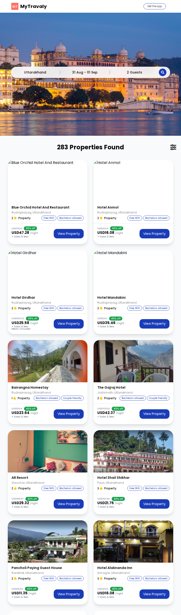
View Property (69, 233)
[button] (47, 181)
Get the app (155, 6)
